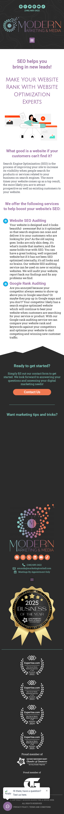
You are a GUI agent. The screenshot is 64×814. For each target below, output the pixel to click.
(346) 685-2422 (32, 10)
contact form (40, 373)
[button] (32, 40)
